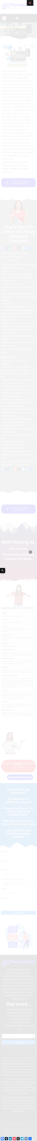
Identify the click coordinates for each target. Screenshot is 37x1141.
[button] (30, 552)
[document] (18, 570)
